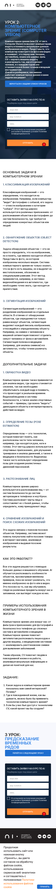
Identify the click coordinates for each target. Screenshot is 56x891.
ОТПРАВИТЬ (28, 143)
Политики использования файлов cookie (19, 883)
